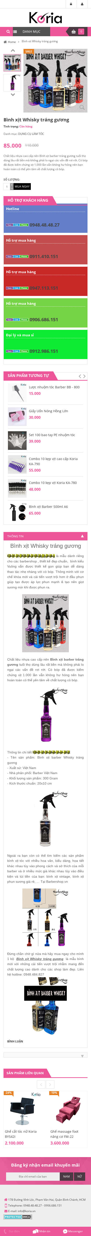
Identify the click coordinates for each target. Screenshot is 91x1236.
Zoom (82, 107)
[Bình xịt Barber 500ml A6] (17, 512)
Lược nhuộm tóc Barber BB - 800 (54, 387)
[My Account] (82, 4)
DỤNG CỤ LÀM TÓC (31, 134)
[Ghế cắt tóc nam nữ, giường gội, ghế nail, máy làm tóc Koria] (45, 17)
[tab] (46, 536)
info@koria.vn (26, 1211)
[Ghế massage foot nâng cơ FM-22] (68, 1110)
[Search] (8, 31)
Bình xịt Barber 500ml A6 (48, 506)
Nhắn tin (44, 1231)
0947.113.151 (44, 288)
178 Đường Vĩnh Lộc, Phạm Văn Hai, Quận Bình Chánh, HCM (47, 1200)
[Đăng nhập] (71, 4)
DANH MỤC (31, 31)
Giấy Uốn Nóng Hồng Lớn (48, 411)
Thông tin (15, 536)
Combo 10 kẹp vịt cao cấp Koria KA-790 (53, 461)
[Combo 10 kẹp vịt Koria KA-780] (17, 488)
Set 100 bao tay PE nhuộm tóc (52, 435)
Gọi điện (14, 1231)
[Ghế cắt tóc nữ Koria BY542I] (23, 1110)
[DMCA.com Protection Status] (18, 1217)
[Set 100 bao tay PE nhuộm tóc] (17, 440)
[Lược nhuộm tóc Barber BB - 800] (17, 392)
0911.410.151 (44, 256)
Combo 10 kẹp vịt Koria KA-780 (53, 482)
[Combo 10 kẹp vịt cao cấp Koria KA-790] (17, 464)
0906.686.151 (44, 319)
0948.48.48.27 (45, 225)
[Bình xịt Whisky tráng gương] (12, 63)
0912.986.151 (44, 351)
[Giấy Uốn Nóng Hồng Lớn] (17, 416)
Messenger (75, 1231)
